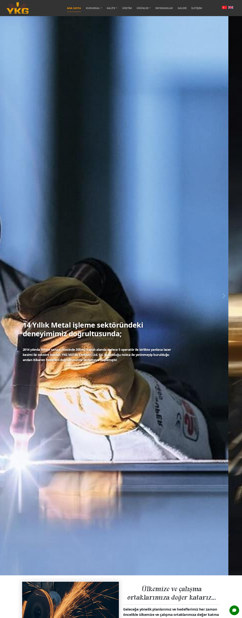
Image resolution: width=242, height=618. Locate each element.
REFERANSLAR (164, 8)
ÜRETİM (127, 8)
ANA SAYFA (74, 8)
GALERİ (182, 8)
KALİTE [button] (111, 8)
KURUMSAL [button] (93, 8)
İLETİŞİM (196, 8)
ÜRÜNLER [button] (143, 8)
